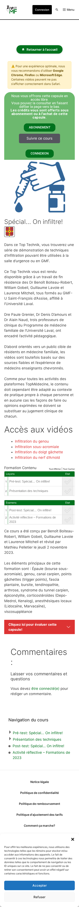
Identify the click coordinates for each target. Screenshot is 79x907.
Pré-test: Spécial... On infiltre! (38, 733)
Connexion (42, 9)
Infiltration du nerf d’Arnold (37, 457)
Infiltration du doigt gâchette (39, 452)
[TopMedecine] (12, 9)
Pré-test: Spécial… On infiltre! (29, 481)
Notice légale (39, 782)
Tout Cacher (69, 469)
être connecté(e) (45, 688)
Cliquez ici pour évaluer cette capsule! (32, 627)
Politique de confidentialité (39, 793)
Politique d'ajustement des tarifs (39, 814)
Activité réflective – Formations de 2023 (32, 520)
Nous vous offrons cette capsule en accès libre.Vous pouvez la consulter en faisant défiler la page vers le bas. (39, 106)
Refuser (39, 897)
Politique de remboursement (39, 803)
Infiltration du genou (32, 441)
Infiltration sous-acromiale (37, 447)
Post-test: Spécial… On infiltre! (30, 510)
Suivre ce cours (39, 138)
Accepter (39, 885)
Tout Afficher (55, 469)
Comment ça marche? (39, 825)
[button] (73, 839)
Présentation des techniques (28, 491)
